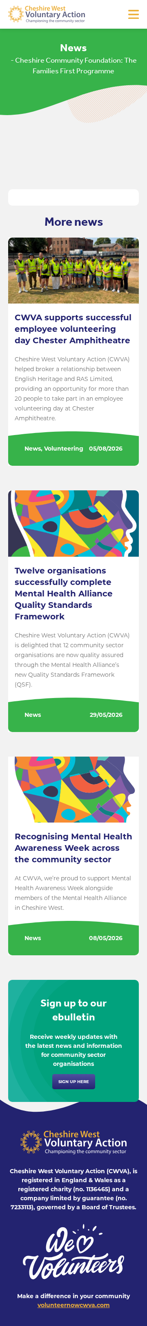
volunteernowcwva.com (74, 1305)
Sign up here (73, 1081)
